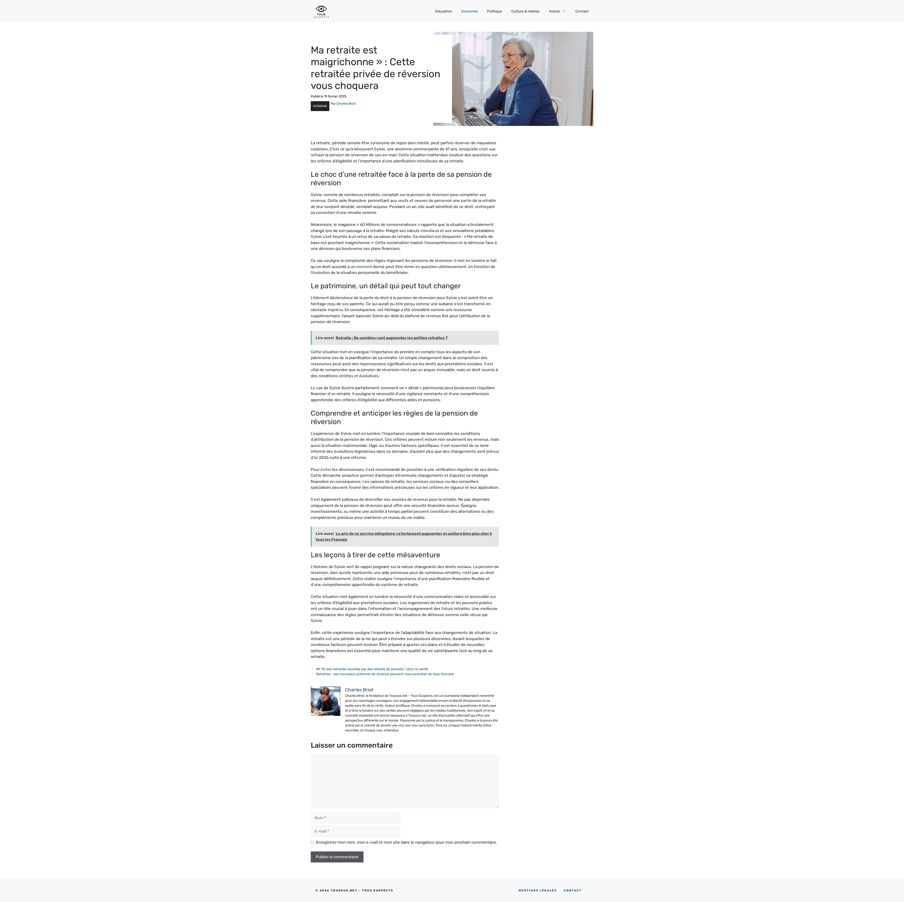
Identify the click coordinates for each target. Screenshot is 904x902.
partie (466, 200)
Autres (554, 11)
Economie (469, 11)
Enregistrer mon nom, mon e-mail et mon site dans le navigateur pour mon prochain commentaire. (406, 842)
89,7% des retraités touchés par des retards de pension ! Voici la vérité (372, 669)
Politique (494, 11)
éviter (325, 469)
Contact (582, 11)
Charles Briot (346, 104)
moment (364, 266)
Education (443, 11)
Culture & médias (525, 11)
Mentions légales (538, 890)
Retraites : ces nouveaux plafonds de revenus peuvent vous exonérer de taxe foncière (385, 674)
